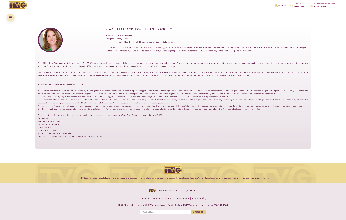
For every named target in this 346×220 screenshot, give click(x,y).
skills (165, 42)
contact (168, 198)
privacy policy (199, 198)
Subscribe (198, 212)
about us (144, 198)
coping (158, 42)
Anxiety (171, 42)
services (156, 198)
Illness (142, 42)
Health (127, 42)
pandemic (150, 42)
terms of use (182, 198)
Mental (120, 42)
